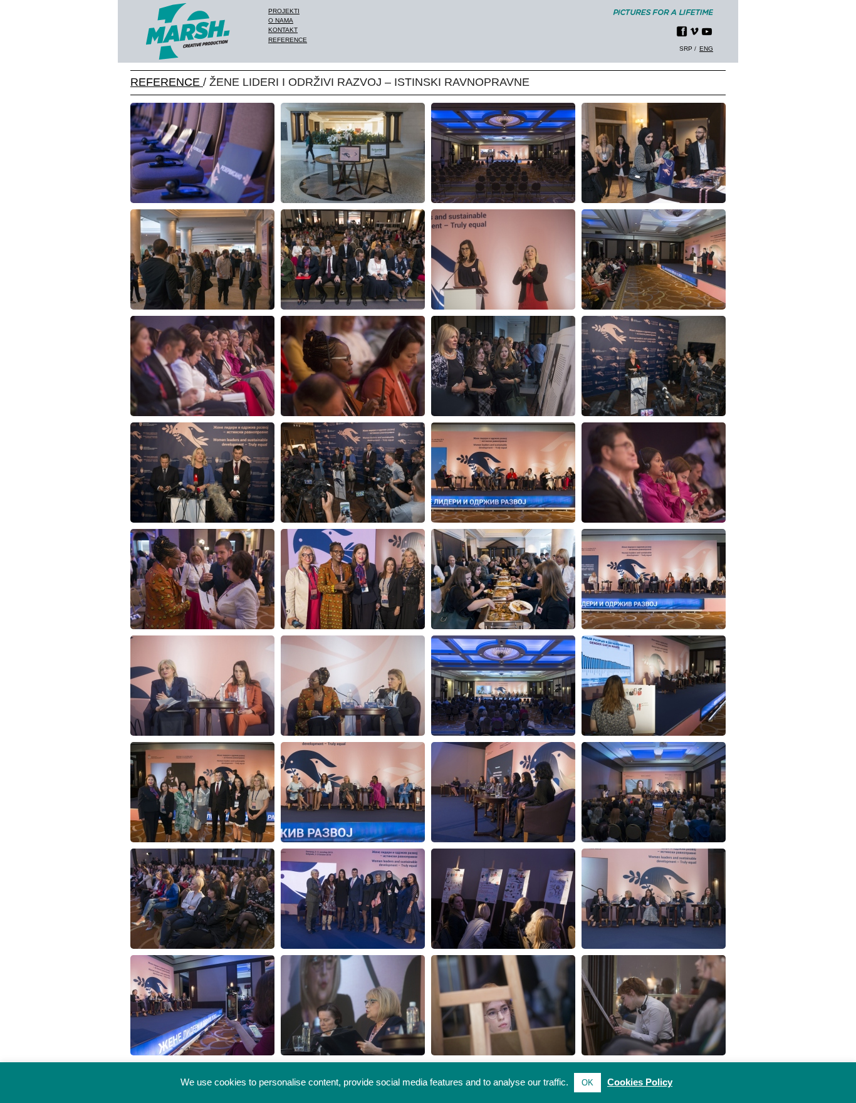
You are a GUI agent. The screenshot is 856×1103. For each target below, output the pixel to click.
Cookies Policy (639, 1082)
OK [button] (587, 1082)
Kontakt (283, 29)
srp (685, 48)
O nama (280, 20)
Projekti (284, 11)
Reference (287, 39)
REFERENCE (166, 82)
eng (706, 48)
